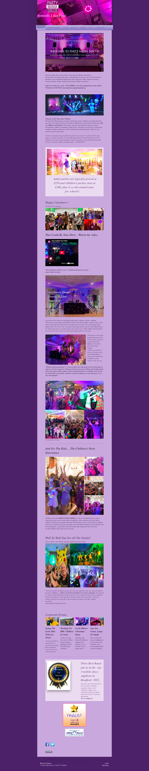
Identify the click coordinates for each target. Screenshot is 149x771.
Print (43, 763)
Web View (105, 765)
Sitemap (48, 763)
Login (107, 763)
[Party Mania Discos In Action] (74, 410)
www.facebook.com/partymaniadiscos (74, 88)
